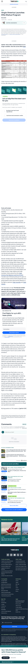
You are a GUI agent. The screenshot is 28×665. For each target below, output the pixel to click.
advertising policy (4, 34)
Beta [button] (23, 424)
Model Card (18, 611)
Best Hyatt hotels (4, 590)
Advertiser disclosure (14, 4)
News (2, 10)
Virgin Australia (17, 282)
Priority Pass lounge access (21, 566)
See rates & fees (3, 492)
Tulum (17, 587)
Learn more (5, 657)
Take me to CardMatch (14, 120)
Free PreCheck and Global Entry (7, 594)
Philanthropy (3, 602)
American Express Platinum (6, 564)
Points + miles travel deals (21, 564)
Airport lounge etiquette (5, 592)
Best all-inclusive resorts (6, 585)
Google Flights (4, 580)
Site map (3, 607)
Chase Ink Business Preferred (7, 571)
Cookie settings (19, 607)
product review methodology (15, 34)
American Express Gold (5, 566)
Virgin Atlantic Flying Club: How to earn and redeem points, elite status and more (10, 539)
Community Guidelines (19, 426)
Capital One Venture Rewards (7, 561)
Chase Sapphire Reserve (6, 562)
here (24, 46)
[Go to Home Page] (14, 1)
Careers (2, 604)
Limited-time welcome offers (7, 575)
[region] (14, 446)
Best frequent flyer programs (21, 568)
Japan (17, 582)
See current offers (14, 505)
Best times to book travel (6, 584)
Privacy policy (18, 603)
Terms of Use (10, 335)
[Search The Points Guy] (26, 1)
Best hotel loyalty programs (21, 569)
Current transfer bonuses (20, 562)
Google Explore (4, 582)
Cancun (17, 589)
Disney (17, 591)
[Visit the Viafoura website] (24, 460)
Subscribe (14, 626)
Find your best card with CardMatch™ (14, 509)
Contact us (3, 606)
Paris (17, 585)
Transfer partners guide (20, 561)
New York (17, 584)
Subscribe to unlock (14, 332)
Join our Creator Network (6, 611)
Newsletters (3, 609)
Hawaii (17, 580)
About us (3, 600)
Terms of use (18, 605)
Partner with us (4, 613)
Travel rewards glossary (6, 595)
